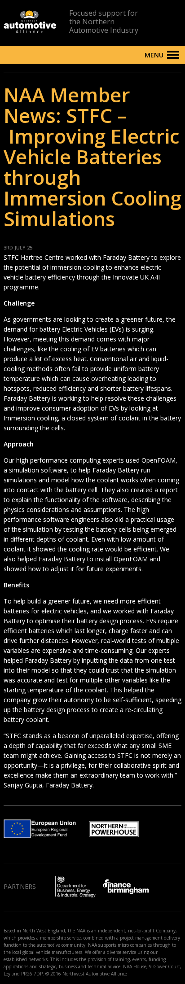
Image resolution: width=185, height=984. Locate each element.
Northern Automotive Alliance (30, 21)
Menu (154, 55)
